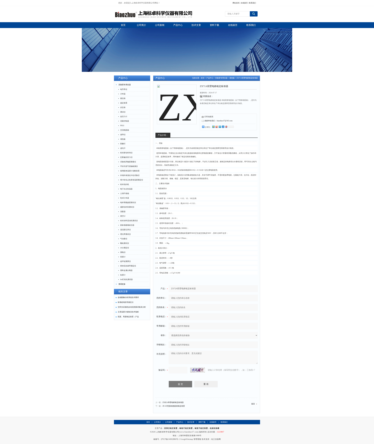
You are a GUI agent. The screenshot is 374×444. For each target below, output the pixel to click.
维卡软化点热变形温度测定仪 (131, 180)
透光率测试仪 (125, 234)
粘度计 (122, 275)
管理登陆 (197, 439)
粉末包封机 (124, 184)
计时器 (122, 94)
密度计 (122, 257)
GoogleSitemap (186, 439)
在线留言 (244, 3)
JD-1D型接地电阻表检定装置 (173, 406)
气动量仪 (123, 239)
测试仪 (122, 112)
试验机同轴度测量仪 (128, 162)
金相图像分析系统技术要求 (128, 297)
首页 (202, 78)
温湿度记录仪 (125, 230)
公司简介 (157, 422)
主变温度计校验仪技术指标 (128, 312)
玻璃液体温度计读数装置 (130, 171)
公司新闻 (168, 422)
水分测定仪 (124, 248)
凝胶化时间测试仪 (127, 207)
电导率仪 (123, 89)
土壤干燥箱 (124, 193)
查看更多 (121, 284)
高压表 (122, 98)
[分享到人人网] (223, 126)
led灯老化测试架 (126, 279)
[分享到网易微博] (226, 126)
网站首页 (236, 3)
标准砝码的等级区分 (126, 302)
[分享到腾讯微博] (219, 126)
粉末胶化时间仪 (126, 153)
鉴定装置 (123, 103)
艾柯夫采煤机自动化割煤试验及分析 (132, 307)
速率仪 (122, 135)
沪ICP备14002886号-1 (170, 439)
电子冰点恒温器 (126, 189)
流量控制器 (124, 121)
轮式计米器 (124, 198)
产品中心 (209, 78)
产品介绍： (163, 135)
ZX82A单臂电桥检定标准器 (173, 402)
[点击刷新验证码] (197, 370)
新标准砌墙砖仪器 (127, 225)
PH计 (122, 126)
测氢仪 (122, 252)
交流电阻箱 (124, 130)
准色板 (122, 139)
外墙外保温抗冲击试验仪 (130, 175)
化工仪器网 (216, 439)
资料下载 (201, 422)
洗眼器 (122, 212)
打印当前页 (209, 117)
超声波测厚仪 (125, 261)
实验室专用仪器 (124, 85)
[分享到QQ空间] (213, 126)
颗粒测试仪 (124, 243)
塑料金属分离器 (126, 270)
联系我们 (252, 3)
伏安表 (122, 107)
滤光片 (122, 148)
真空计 (122, 216)
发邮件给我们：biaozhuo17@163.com (218, 121)
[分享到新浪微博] (216, 126)
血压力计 (123, 116)
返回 (253, 404)
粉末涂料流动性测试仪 (129, 221)
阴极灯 (122, 144)
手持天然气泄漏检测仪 (129, 166)
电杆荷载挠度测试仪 (128, 202)
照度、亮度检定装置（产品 (128, 317)
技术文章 (190, 422)
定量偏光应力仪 (126, 157)
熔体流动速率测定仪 (128, 266)
